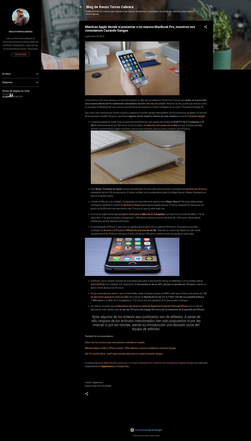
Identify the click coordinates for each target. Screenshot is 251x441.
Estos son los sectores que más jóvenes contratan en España (115, 342)
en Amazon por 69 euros (195, 189)
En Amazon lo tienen (130, 205)
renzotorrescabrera (20, 31)
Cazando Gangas (196, 116)
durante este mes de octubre (152, 103)
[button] (205, 27)
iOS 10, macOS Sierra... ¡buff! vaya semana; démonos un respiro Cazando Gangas (124, 353)
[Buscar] (211, 6)
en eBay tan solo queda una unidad (160, 125)
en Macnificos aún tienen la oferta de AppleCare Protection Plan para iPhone (151, 306)
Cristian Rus (123, 366)
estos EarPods (98, 284)
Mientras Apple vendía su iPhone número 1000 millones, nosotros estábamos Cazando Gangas (130, 348)
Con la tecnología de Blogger (148, 430)
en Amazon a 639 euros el (128, 230)
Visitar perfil (21, 55)
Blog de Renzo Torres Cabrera (109, 7)
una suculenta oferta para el (139, 214)
